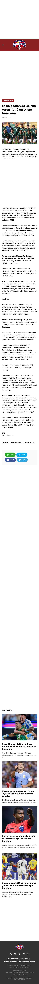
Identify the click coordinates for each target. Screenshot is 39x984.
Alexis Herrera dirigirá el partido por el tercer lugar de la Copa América (18, 838)
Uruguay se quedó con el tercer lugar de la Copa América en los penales (18, 793)
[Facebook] (15, 954)
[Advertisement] (19, 19)
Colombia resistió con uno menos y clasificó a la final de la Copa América (19, 885)
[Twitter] (10, 954)
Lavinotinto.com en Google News (18, 959)
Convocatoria (16, 442)
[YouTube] (23, 954)
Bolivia (5, 442)
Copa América (8, 100)
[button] (3, 45)
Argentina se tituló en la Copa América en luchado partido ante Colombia (19, 746)
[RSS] (28, 954)
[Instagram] (19, 954)
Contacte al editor (10, 961)
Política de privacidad (27, 961)
